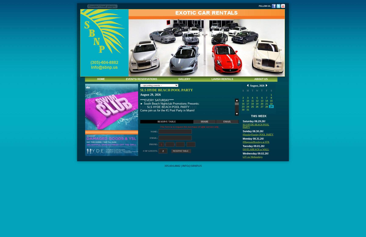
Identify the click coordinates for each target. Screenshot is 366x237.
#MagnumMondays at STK (256, 142)
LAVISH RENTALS (222, 79)
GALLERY (184, 79)
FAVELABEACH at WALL (256, 149)
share (204, 121)
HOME (101, 79)
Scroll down (237, 114)
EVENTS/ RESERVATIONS (141, 79)
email (227, 121)
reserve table (167, 121)
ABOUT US (261, 79)
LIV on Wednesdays (252, 157)
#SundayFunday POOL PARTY (258, 134)
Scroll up (237, 100)
